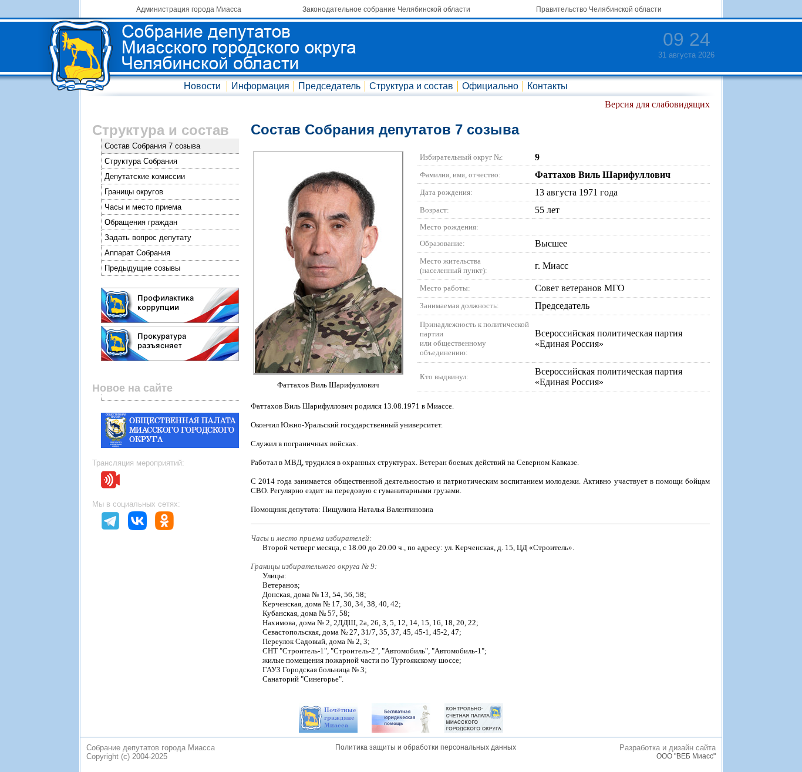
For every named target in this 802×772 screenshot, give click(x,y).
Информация (260, 86)
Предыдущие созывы (142, 268)
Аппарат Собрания (137, 252)
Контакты (547, 86)
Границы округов (134, 191)
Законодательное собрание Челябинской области (386, 9)
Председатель (329, 86)
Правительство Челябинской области (599, 9)
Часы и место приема (143, 207)
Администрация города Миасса (188, 9)
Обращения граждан (141, 222)
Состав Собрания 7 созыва (152, 145)
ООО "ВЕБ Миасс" (686, 756)
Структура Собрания (141, 161)
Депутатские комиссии (145, 176)
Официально (490, 86)
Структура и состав (411, 86)
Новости (202, 86)
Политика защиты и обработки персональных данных (425, 747)
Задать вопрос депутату (148, 237)
